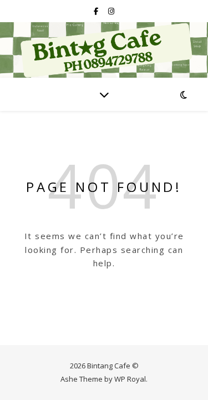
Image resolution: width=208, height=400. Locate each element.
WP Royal (130, 379)
